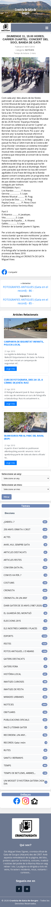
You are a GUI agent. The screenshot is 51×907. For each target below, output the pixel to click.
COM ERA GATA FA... (14, 567)
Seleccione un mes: (12, 484)
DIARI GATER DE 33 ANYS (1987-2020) (23, 605)
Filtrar (7, 497)
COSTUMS (9, 582)
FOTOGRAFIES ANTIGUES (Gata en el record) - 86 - (25, 288)
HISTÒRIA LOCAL (12, 674)
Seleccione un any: (11, 473)
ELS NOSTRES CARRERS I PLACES (20, 628)
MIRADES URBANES (14, 696)
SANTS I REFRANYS (13, 757)
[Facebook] (16, 801)
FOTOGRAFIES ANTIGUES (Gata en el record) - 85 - (25, 301)
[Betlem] (34, 801)
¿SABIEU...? (9, 521)
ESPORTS (8, 636)
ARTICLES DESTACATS (15, 552)
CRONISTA (9, 590)
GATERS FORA (11, 666)
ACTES (7, 537)
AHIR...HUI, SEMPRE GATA (17, 544)
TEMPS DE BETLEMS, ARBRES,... (20, 773)
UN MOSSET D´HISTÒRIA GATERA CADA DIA (24, 782)
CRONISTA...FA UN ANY (15, 597)
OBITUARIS (9, 712)
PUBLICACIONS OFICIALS (16, 719)
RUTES (7, 750)
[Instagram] (25, 801)
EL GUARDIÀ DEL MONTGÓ (17, 613)
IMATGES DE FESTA (14, 689)
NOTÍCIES (29, 50)
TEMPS (7, 765)
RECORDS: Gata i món (14, 742)
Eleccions (10, 513)
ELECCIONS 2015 (12, 620)
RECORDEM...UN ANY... (15, 735)
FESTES (7, 643)
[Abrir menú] (46, 28)
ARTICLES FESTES (13, 559)
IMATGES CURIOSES (14, 681)
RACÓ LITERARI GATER (15, 727)
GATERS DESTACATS (14, 658)
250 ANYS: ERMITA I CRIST (17, 529)
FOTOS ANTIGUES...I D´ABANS (19, 651)
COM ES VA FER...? (12, 575)
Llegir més (10, 369)
